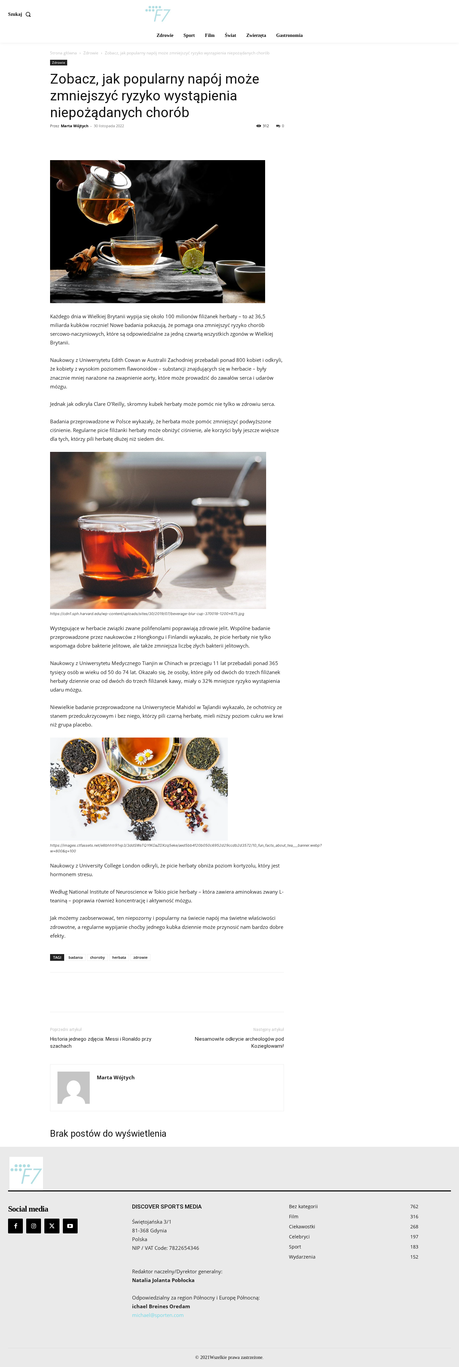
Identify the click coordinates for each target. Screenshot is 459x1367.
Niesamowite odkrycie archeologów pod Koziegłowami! (239, 1042)
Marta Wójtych (74, 125)
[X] (72, 141)
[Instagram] (33, 1226)
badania (76, 957)
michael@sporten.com (158, 1315)
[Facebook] (57, 141)
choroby (97, 957)
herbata (119, 957)
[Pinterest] (87, 141)
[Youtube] (70, 1226)
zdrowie (140, 957)
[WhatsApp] (103, 141)
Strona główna (63, 53)
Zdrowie (90, 53)
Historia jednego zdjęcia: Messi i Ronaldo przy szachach (100, 1042)
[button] (21, 14)
